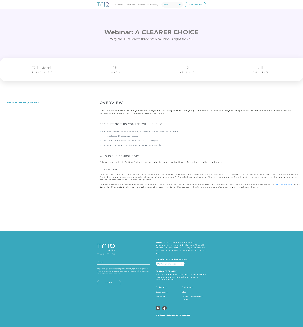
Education (141, 5)
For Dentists (118, 5)
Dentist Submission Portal (170, 264)
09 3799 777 (168, 280)
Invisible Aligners (283, 184)
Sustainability (152, 5)
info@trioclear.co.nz (188, 277)
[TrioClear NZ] (103, 5)
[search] (180, 5)
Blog (184, 292)
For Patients (130, 5)
